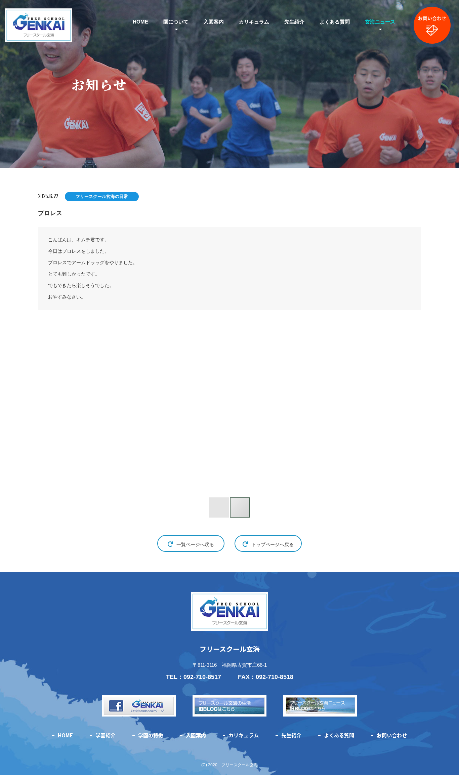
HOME (140, 22)
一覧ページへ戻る (195, 544)
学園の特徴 (150, 735)
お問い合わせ (432, 18)
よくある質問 (335, 22)
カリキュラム (254, 22)
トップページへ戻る (272, 544)
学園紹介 (105, 735)
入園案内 (214, 22)
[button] (118, 408)
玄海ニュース (380, 22)
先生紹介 (294, 22)
